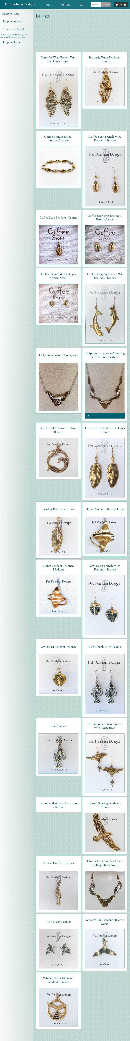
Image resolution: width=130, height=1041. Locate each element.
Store (82, 5)
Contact (65, 5)
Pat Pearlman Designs (20, 4)
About (48, 5)
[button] (121, 4)
